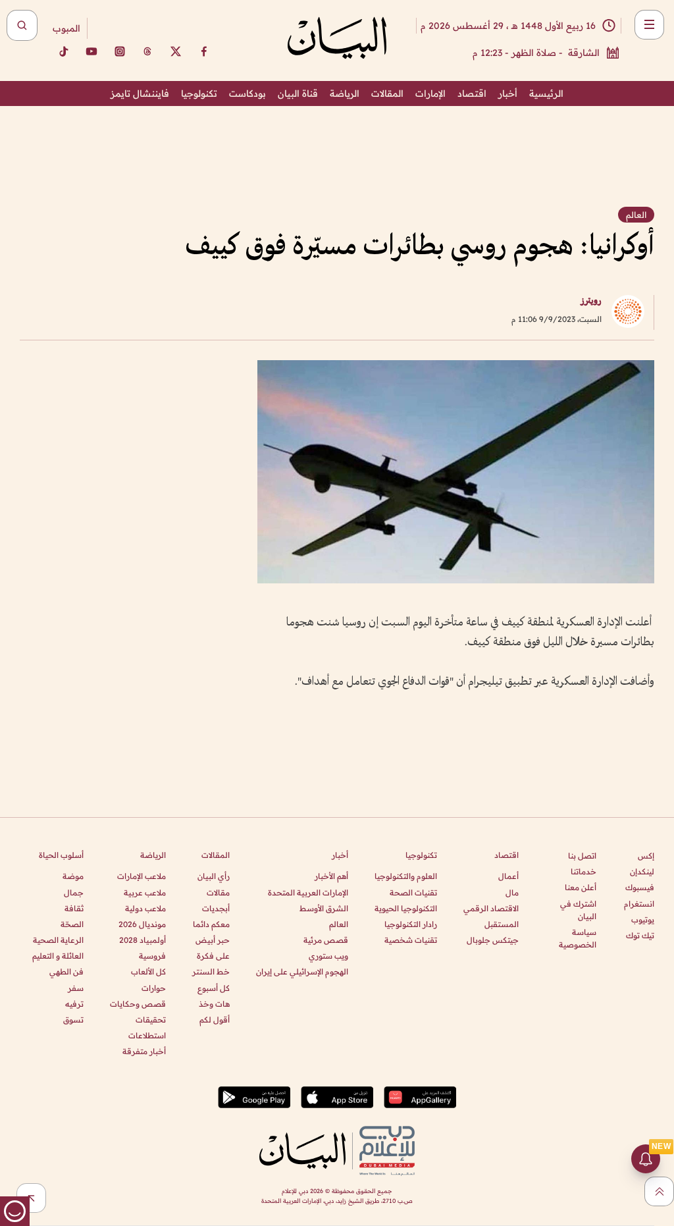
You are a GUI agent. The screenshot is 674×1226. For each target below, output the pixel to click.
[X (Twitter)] (175, 51)
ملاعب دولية (145, 908)
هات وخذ (214, 1004)
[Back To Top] (659, 1191)
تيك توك (640, 935)
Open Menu (649, 25)
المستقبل (501, 924)
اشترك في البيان (578, 910)
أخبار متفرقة (144, 1051)
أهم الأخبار (331, 876)
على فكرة (213, 956)
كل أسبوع (213, 988)
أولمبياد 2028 (142, 940)
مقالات (218, 892)
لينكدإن (642, 871)
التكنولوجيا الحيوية (406, 908)
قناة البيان (298, 93)
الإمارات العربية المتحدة (308, 892)
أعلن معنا (580, 887)
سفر (76, 988)
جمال (74, 892)
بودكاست (247, 93)
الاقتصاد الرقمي (491, 908)
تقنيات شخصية (410, 940)
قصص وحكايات (138, 1004)
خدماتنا (583, 871)
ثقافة (74, 908)
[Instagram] (119, 51)
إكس (646, 856)
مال (512, 892)
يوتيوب (642, 919)
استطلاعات (147, 1035)
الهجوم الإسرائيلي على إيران (302, 971)
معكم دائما (211, 924)
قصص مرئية (325, 940)
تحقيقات (151, 1020)
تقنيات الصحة (413, 892)
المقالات (387, 93)
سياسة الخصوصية (577, 938)
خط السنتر (211, 971)
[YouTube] (91, 51)
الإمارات (430, 93)
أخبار (507, 93)
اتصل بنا (582, 856)
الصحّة (72, 924)
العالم (338, 924)
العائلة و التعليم (58, 956)
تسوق (73, 1020)
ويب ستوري (328, 956)
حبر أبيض (212, 940)
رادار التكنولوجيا (410, 924)
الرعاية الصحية (58, 940)
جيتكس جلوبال (493, 940)
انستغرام (639, 904)
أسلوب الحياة (61, 855)
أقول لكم (214, 1020)
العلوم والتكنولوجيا (406, 876)
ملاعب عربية (145, 892)
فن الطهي (66, 971)
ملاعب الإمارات (141, 876)
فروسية (152, 956)
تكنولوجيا (199, 93)
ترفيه (74, 1004)
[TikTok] (63, 51)
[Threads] (147, 51)
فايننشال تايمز (140, 93)
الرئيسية (546, 93)
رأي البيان (213, 876)
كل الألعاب (148, 971)
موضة (73, 876)
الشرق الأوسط (323, 908)
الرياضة (344, 93)
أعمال (508, 876)
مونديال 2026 (142, 924)
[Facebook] (204, 51)
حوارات (154, 988)
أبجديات (216, 908)
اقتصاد (471, 93)
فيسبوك (639, 887)
